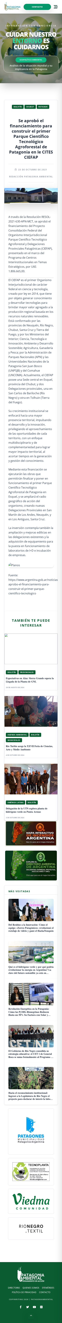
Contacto (37, 7)
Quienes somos (31, 1287)
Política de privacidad (24, 1292)
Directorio (14, 1287)
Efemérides (48, 1287)
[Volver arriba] (31, 1316)
